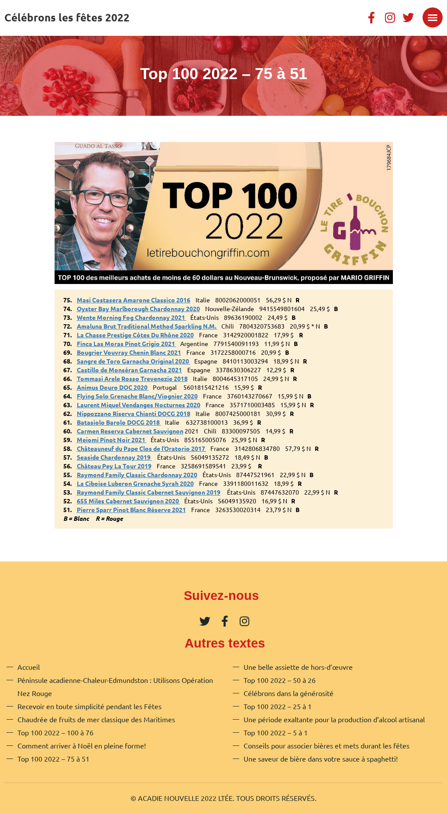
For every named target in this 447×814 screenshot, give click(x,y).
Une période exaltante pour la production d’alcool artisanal (334, 719)
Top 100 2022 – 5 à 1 (276, 732)
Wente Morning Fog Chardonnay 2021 (131, 317)
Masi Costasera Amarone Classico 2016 (133, 300)
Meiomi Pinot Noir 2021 (112, 439)
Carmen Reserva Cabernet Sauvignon (130, 431)
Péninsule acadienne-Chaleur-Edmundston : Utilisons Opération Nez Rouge (115, 686)
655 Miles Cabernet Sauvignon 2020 (128, 501)
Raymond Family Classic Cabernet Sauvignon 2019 (148, 492)
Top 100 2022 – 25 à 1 (278, 706)
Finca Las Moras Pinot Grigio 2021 (126, 343)
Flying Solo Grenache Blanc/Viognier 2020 (137, 396)
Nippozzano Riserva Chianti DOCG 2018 (133, 413)
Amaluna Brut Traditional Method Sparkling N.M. (147, 326)
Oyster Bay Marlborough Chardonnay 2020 (138, 308)
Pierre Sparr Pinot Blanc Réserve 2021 (131, 509)
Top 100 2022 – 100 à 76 (55, 732)
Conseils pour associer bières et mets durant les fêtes (326, 745)
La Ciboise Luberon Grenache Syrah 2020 (135, 483)
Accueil (28, 666)
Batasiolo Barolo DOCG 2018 (119, 422)
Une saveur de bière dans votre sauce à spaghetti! (321, 758)
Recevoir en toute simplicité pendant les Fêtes (89, 706)
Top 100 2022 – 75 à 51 (53, 758)
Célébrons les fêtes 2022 (67, 17)
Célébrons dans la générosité (289, 693)
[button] (433, 17)
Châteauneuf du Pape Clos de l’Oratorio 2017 (141, 448)
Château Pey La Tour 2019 (114, 466)
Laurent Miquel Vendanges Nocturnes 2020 (138, 405)
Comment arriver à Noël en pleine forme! (81, 745)
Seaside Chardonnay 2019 (114, 457)
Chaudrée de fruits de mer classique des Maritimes (96, 719)
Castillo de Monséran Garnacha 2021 (129, 370)
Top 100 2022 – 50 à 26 (280, 679)
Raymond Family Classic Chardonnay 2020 (137, 474)
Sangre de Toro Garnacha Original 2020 (133, 361)
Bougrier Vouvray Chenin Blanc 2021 (129, 352)
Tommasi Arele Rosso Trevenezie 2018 (132, 378)
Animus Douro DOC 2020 (113, 387)
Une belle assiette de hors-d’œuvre (298, 666)
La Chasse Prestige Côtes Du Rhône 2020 (135, 335)
